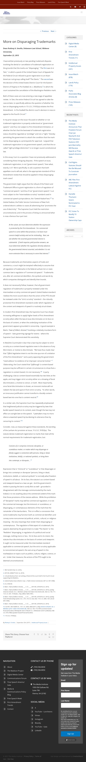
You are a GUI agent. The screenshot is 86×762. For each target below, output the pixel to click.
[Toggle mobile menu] (82, 12)
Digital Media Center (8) (74, 45)
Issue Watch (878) (73, 76)
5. (3, 584)
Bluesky (38, 723)
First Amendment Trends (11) (74, 55)
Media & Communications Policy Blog (16, 692)
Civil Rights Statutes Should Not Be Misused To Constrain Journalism (75, 168)
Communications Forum (17, 678)
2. (3, 573)
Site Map (10, 759)
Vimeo (37, 715)
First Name (65, 690)
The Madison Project (15, 671)
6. (3, 587)
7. (3, 590)
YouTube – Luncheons (43, 711)
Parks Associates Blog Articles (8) (75, 94)
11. (4, 616)
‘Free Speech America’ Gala (16, 683)
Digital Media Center (15, 674)
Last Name (65, 701)
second (47, 79)
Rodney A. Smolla (10, 622)
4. (3, 581)
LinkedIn (38, 730)
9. (3, 604)
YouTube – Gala (41, 727)
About (9, 667)
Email (63, 680)
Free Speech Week (14, 698)
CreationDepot (78, 756)
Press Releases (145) (74, 103)
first (45, 68)
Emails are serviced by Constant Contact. (69, 727)
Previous (45, 31)
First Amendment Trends (14, 703)
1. (3, 570)
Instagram (39, 719)
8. (3, 597)
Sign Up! (70, 734)
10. (4, 607)
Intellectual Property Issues (39, 622)
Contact (10, 709)
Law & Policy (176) (73, 84)
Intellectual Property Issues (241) (75, 66)
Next (52, 31)
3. (3, 576)
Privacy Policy (28, 756)
